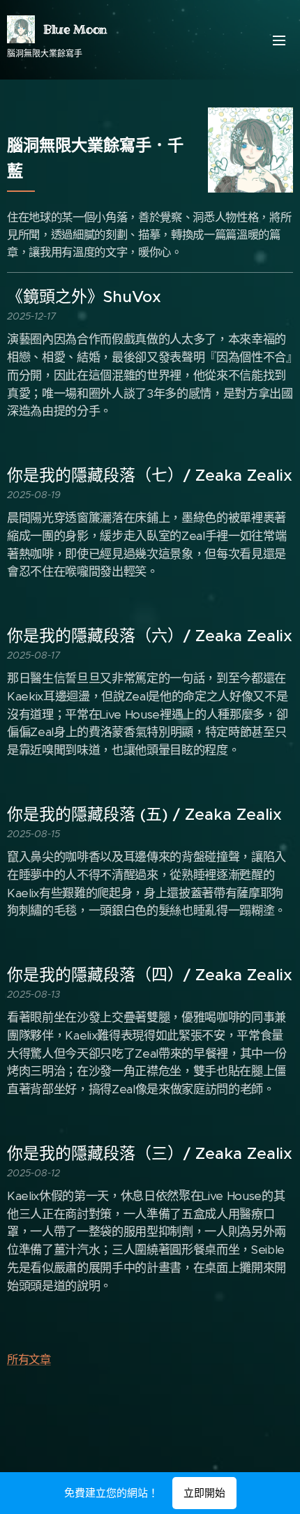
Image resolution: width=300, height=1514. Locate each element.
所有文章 (29, 1359)
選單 (279, 40)
